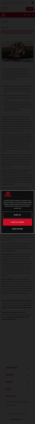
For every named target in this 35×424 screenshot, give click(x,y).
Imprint (20, 208)
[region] (17, 212)
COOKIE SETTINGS (17, 229)
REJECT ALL (17, 215)
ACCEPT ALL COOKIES (17, 222)
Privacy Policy (16, 208)
